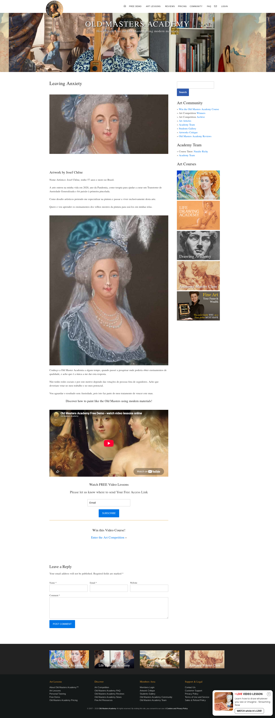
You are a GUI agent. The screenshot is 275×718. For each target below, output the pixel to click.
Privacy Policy (191, 694)
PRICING (182, 6)
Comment (54, 595)
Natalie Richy (201, 151)
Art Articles (185, 120)
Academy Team (187, 124)
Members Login (147, 687)
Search (183, 92)
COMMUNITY (196, 6)
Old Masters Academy (107, 709)
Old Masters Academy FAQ (107, 690)
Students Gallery (187, 128)
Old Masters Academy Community (156, 697)
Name (53, 582)
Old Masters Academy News (108, 697)
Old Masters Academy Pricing (63, 700)
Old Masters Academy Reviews (195, 136)
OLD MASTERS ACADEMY (137, 23)
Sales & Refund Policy (195, 700)
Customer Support (193, 690)
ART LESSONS (153, 6)
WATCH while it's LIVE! (249, 710)
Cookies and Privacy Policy (176, 709)
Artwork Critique (147, 690)
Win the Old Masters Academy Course (199, 109)
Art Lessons (55, 690)
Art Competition (102, 687)
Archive (201, 117)
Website (133, 582)
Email (93, 582)
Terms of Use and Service (197, 697)
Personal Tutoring (57, 694)
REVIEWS (170, 6)
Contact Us (190, 687)
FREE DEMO (135, 6)
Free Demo (54, 697)
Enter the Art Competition (107, 537)
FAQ (209, 6)
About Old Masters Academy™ (64, 687)
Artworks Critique (188, 132)
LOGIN (224, 6)
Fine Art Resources (104, 700)
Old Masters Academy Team (153, 700)
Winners (201, 113)
